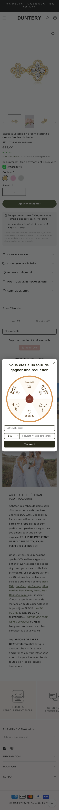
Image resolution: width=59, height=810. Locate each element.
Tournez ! (29, 444)
